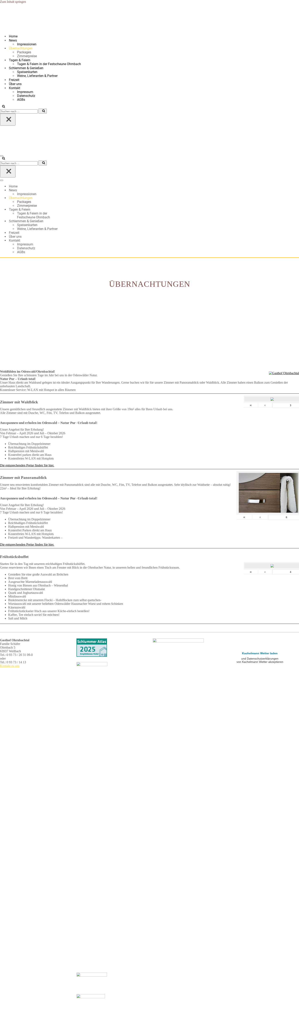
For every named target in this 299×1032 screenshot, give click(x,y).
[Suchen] (2, 107)
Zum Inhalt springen (13, 1)
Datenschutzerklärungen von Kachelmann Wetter (259, 691)
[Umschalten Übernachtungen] (71, 198)
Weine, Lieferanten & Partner (37, 76)
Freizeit (14, 80)
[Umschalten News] (71, 190)
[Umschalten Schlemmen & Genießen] (71, 221)
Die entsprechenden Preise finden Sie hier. (27, 465)
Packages (24, 52)
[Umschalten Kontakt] (71, 240)
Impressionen (26, 44)
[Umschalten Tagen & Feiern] (71, 209)
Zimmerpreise (27, 56)
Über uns (15, 84)
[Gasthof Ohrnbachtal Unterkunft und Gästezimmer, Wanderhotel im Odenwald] (13, 29)
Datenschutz (26, 96)
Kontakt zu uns (10, 666)
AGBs (21, 100)
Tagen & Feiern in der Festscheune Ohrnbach (49, 64)
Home (13, 36)
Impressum (25, 92)
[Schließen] (7, 120)
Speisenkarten (27, 72)
